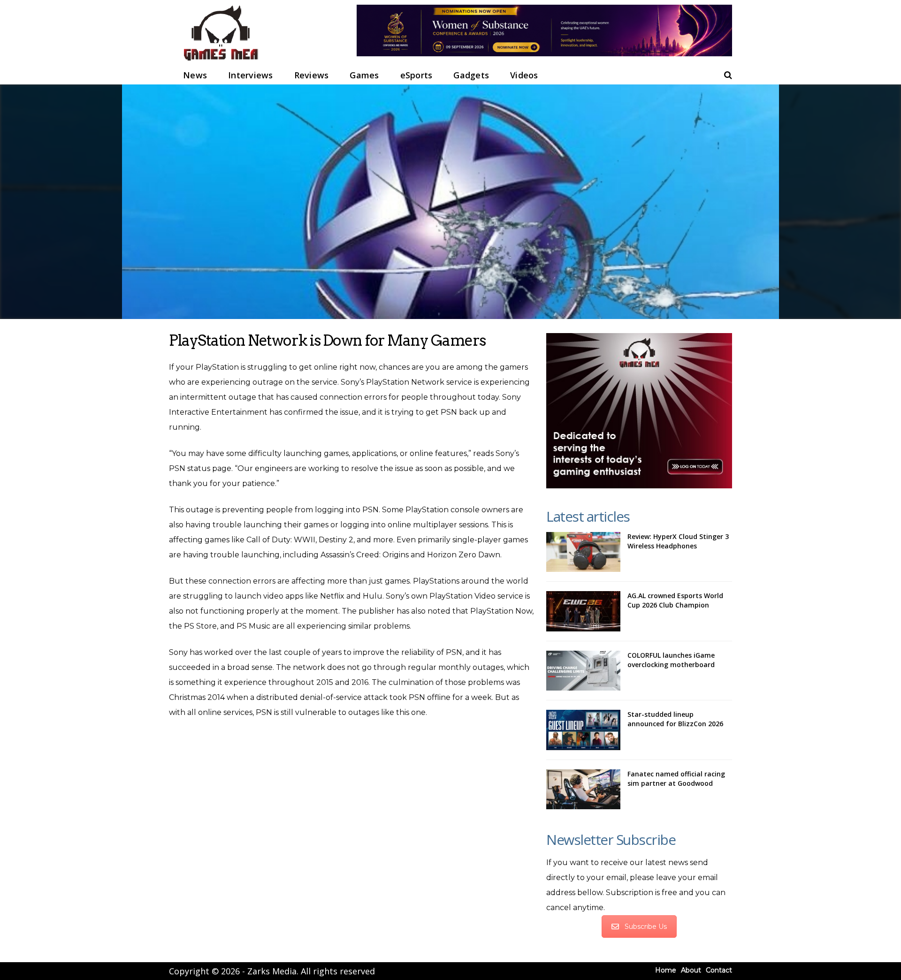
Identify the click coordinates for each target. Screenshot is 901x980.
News (195, 75)
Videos (524, 75)
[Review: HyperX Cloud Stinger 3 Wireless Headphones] (583, 552)
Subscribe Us (646, 926)
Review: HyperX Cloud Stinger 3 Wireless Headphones (678, 541)
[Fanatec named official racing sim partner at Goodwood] (583, 789)
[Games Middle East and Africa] (220, 61)
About (691, 970)
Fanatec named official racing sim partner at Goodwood (676, 778)
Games (364, 75)
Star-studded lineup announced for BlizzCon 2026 (675, 719)
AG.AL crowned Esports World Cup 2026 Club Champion (675, 600)
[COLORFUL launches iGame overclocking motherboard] (583, 671)
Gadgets (471, 75)
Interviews (250, 75)
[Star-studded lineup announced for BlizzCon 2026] (583, 730)
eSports (416, 75)
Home (665, 970)
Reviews (311, 75)
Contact (719, 970)
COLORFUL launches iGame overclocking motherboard (671, 660)
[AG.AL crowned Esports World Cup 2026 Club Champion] (583, 611)
